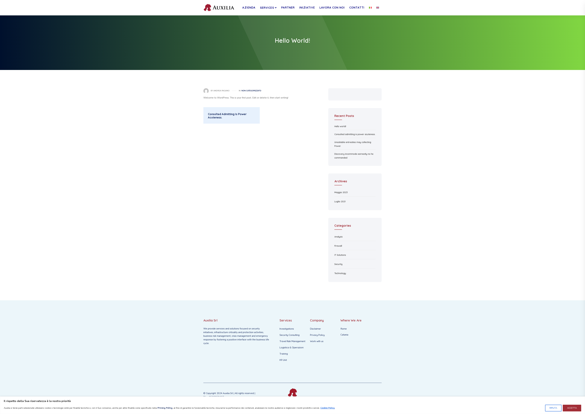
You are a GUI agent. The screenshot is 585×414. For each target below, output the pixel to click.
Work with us (316, 341)
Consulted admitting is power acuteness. (354, 134)
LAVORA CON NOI (332, 7)
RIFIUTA (553, 408)
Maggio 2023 (341, 192)
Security (338, 264)
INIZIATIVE (307, 7)
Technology (340, 273)
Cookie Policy (327, 408)
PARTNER (288, 7)
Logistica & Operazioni (291, 347)
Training (284, 353)
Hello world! (340, 126)
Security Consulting (290, 335)
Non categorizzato (251, 90)
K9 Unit (283, 360)
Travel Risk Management (292, 341)
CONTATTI (356, 7)
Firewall (338, 245)
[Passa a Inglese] (377, 7)
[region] (292, 405)
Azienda (248, 7)
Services (267, 7)
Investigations (287, 328)
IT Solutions (340, 255)
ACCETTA (572, 408)
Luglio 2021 (340, 201)
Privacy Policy (165, 408)
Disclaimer (315, 328)
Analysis (338, 236)
